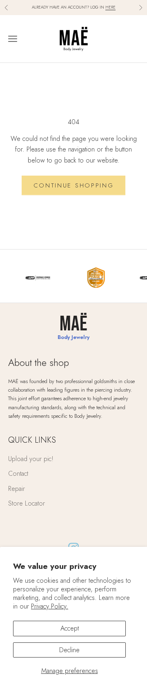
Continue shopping (73, 185)
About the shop (38, 362)
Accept (69, 628)
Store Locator (26, 503)
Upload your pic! (30, 459)
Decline (69, 650)
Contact (18, 473)
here (110, 7)
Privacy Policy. (49, 606)
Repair (16, 488)
